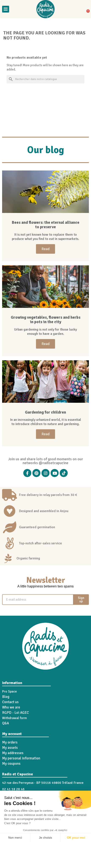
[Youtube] (55, 473)
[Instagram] (45, 473)
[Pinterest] (36, 473)
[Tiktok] (64, 473)
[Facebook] (27, 473)
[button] (15, 9)
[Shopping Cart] (86, 9)
